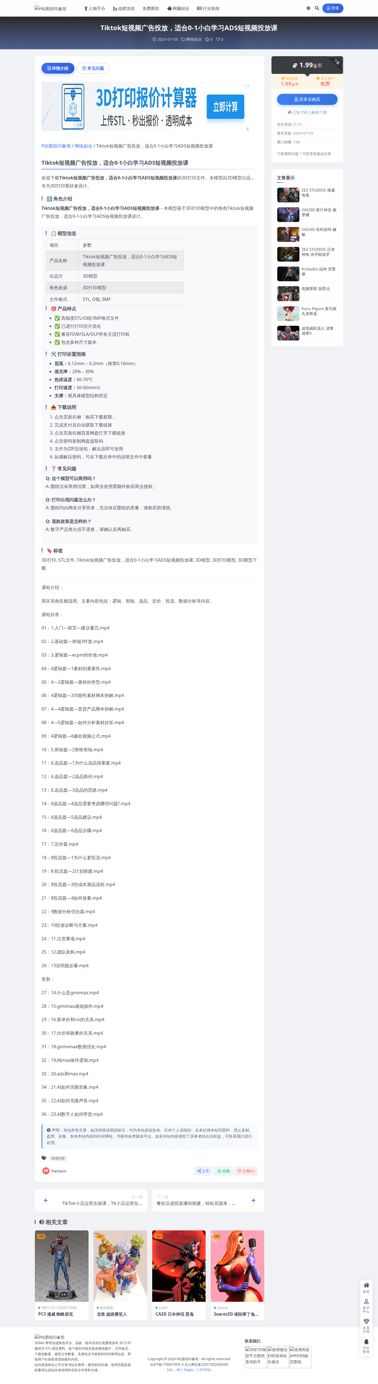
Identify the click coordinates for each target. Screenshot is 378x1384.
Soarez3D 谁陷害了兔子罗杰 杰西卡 (236, 1316)
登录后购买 (309, 99)
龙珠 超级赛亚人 (112, 1314)
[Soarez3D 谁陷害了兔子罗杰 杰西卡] (237, 1266)
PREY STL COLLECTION (59, 1307)
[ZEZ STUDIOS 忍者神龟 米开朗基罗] (288, 254)
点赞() (248, 1171)
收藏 (226, 1171)
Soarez (222, 1307)
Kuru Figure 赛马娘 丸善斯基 (319, 311)
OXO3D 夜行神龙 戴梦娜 (319, 212)
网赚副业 (181, 8)
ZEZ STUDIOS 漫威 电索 (318, 192)
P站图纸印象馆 (56, 146)
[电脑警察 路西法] (288, 293)
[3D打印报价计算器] (150, 108)
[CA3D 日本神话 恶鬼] (179, 1266)
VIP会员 (292, 79)
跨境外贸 (58, 1158)
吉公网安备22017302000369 (206, 1364)
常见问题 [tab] (95, 68)
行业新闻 (211, 8)
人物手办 (97, 8)
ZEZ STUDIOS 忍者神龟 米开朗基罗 (318, 252)
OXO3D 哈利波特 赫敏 (319, 232)
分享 (205, 1171)
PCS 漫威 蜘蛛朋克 (55, 1314)
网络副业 (194, 39)
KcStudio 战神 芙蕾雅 (319, 271)
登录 (335, 8)
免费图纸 (151, 8)
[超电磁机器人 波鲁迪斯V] (288, 333)
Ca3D (163, 1307)
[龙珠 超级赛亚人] (120, 1266)
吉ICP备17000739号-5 (167, 1364)
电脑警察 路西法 (316, 288)
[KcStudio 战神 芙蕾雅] (288, 274)
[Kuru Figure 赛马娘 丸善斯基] (288, 313)
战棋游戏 (126, 8)
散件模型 (106, 1307)
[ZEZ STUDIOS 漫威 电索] (288, 195)
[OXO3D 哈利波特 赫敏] (288, 234)
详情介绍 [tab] (60, 68)
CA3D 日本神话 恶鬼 (175, 1314)
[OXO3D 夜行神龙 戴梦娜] (288, 214)
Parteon (58, 1171)
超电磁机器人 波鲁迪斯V (318, 331)
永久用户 (327, 79)
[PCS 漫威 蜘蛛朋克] (62, 1266)
